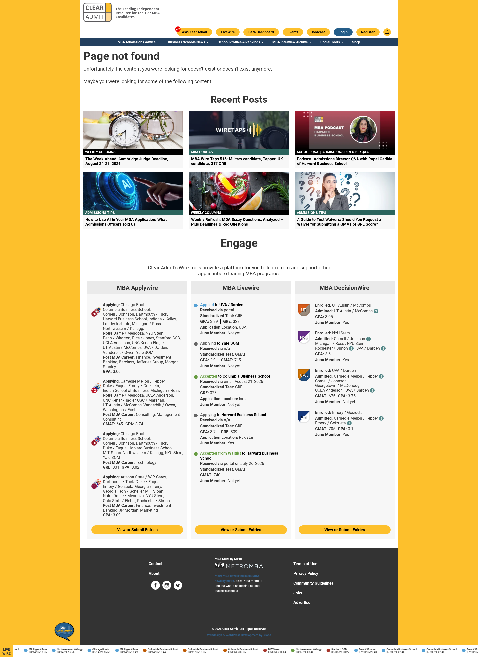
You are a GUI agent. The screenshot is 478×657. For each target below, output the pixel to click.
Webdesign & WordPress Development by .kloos (239, 635)
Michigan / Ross (32, 649)
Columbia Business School (157, 649)
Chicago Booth (95, 649)
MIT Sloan (268, 649)
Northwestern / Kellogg (64, 649)
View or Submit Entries (137, 529)
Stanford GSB (333, 649)
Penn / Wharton (362, 649)
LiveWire (6, 651)
